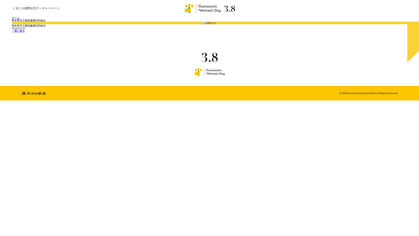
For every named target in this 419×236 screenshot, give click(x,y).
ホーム (16, 18)
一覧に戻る (18, 31)
